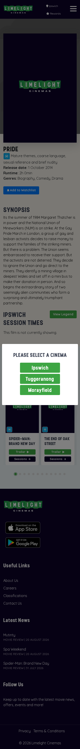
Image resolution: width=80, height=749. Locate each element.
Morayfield (40, 390)
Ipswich (40, 367)
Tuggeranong (40, 378)
